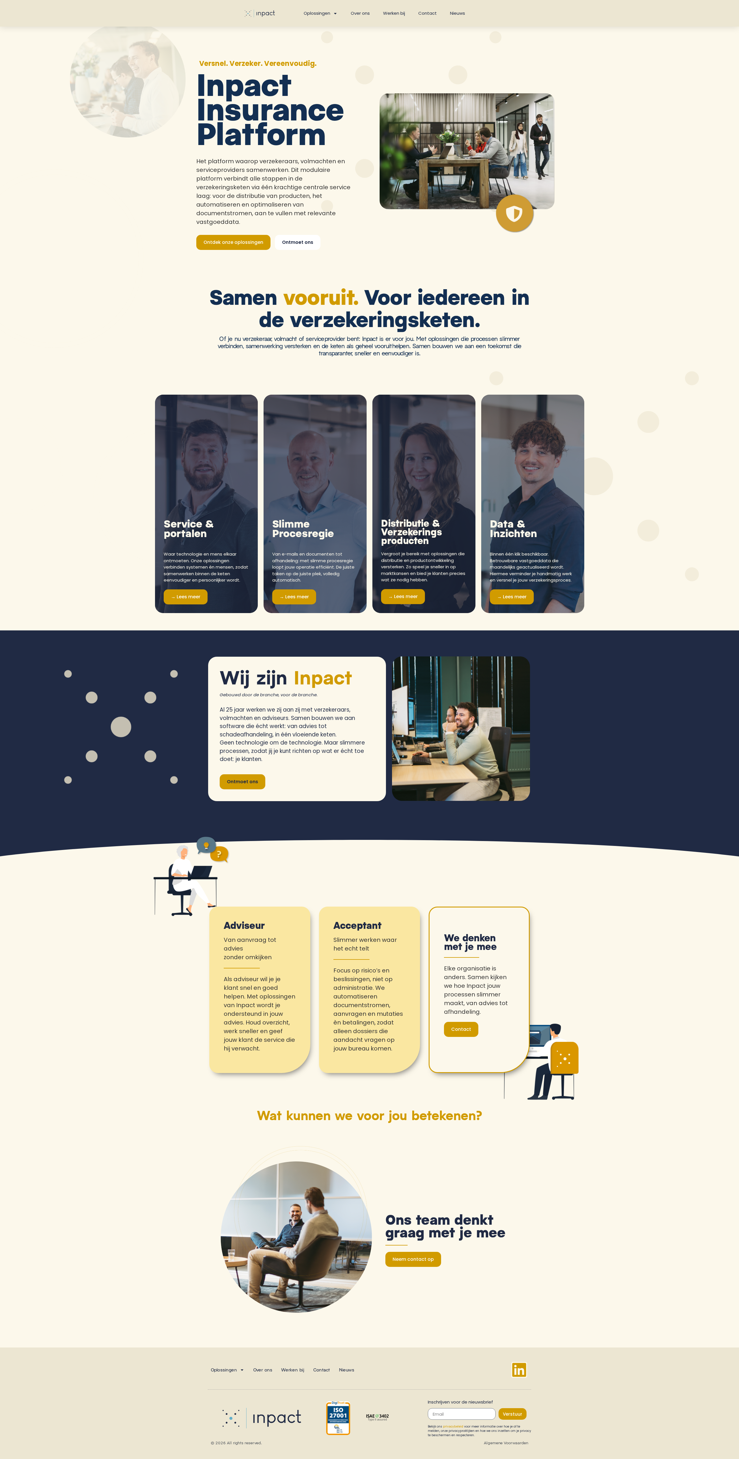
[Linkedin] (519, 1370)
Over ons (360, 13)
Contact (427, 13)
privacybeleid (453, 1426)
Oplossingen (317, 13)
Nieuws (457, 13)
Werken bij (394, 13)
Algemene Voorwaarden (506, 1442)
